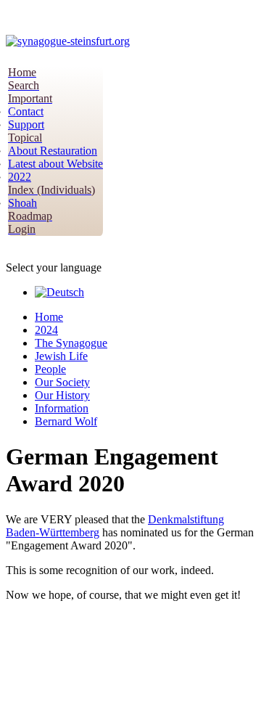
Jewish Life (61, 356)
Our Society (62, 382)
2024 (46, 330)
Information (61, 408)
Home (49, 317)
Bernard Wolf (66, 421)
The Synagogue (71, 343)
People (50, 369)
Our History (62, 395)
